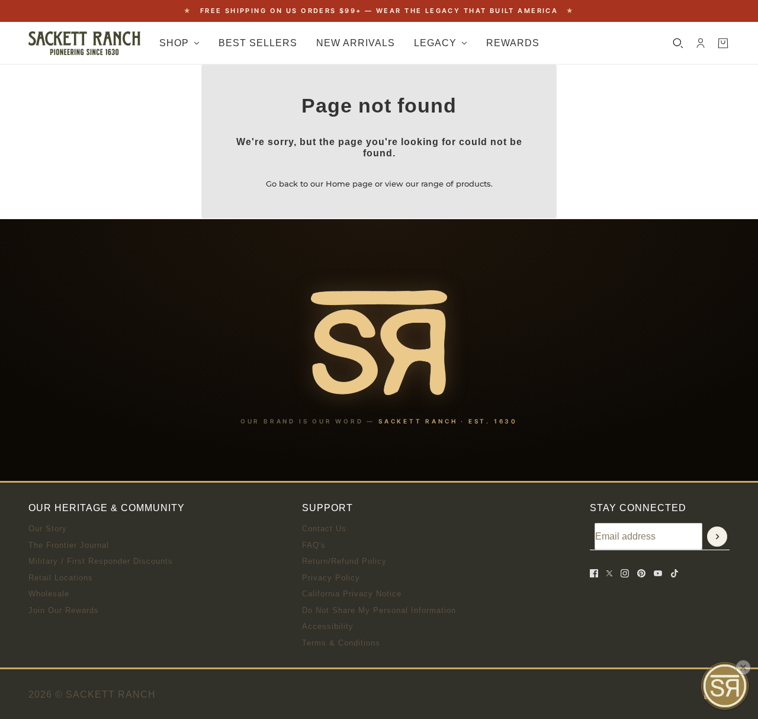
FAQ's (314, 545)
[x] (609, 573)
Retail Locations (60, 577)
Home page (349, 183)
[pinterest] (641, 573)
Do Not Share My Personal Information (379, 610)
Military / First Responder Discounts (100, 561)
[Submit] (717, 537)
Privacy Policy (331, 577)
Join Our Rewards (63, 610)
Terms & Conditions (341, 642)
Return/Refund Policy (344, 561)
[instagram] (624, 573)
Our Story (47, 528)
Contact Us (324, 528)
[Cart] (723, 43)
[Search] (678, 43)
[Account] (700, 43)
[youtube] (657, 573)
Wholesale (48, 593)
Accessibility (328, 626)
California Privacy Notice (352, 593)
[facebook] (593, 573)
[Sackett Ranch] (84, 43)
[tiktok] (674, 573)
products (473, 183)
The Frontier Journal (68, 545)
